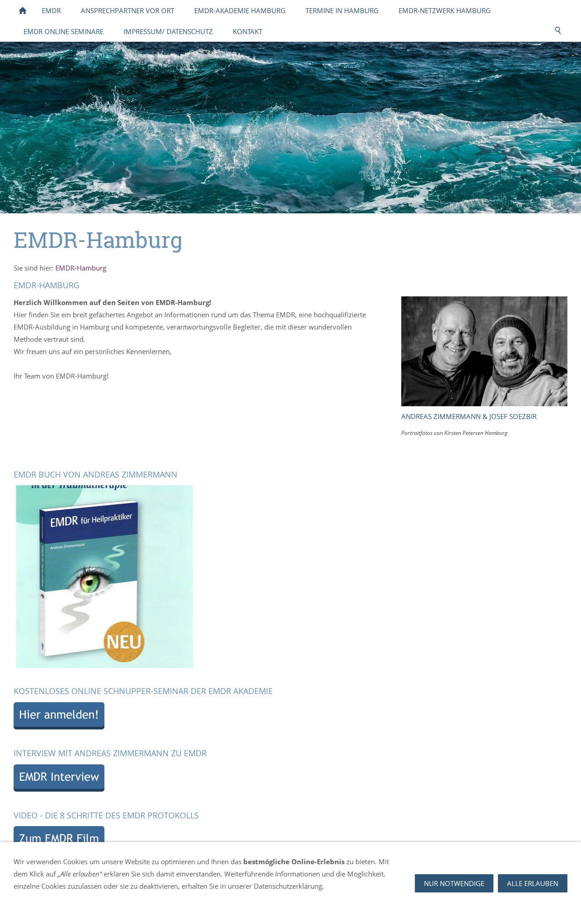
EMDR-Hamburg (80, 267)
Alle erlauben (532, 883)
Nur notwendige (454, 883)
